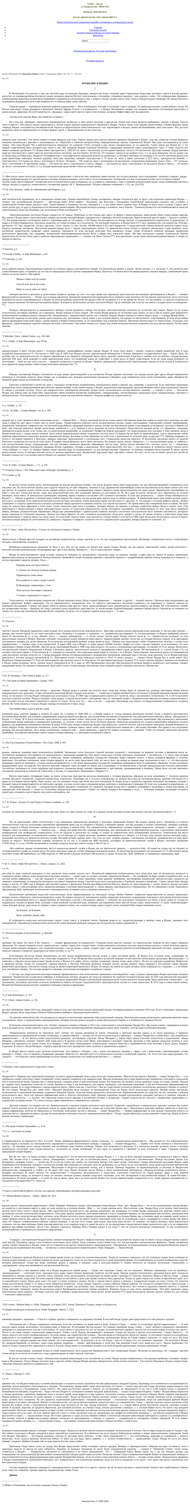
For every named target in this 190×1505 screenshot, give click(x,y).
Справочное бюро (86, 22)
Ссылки (129, 22)
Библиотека (71, 22)
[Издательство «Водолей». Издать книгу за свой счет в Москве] (95, 61)
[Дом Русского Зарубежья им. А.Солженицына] (95, 51)
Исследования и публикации (110, 22)
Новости (61, 22)
